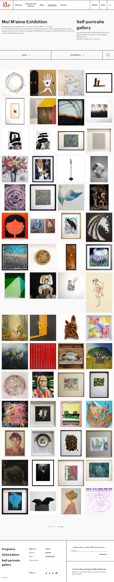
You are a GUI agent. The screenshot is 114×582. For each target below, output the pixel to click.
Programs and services (31, 5)
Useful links (49, 556)
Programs (8, 549)
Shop (103, 5)
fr (110, 5)
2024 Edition (10, 554)
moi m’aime (52, 5)
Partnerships (33, 560)
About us (18, 5)
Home (47, 549)
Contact (63, 5)
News (42, 5)
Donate (94, 5)
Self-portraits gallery (11, 562)
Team (31, 556)
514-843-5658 (76, 574)
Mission (32, 553)
